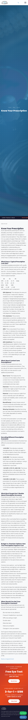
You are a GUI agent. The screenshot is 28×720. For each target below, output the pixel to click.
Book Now (14, 681)
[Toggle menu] (25, 2)
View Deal (14, 701)
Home (9, 107)
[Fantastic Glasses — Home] (4, 2)
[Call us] (18, 2)
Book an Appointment (7, 659)
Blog (14, 107)
